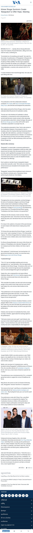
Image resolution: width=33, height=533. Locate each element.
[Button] (29, 21)
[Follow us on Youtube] (9, 495)
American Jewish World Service (21, 302)
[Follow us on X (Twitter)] (5, 495)
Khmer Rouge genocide (9, 122)
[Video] (14, 531)
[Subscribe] (26, 495)
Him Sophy (10, 103)
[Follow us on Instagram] (12, 495)
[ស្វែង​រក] (28, 531)
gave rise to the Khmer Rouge (13, 255)
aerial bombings (18, 207)
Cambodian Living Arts (23, 368)
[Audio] (21, 531)
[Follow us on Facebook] (2, 495)
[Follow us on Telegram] (16, 495)
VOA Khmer (16, 275)
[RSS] (19, 495)
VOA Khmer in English (8, 6)
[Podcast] (23, 495)
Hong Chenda (4, 15)
